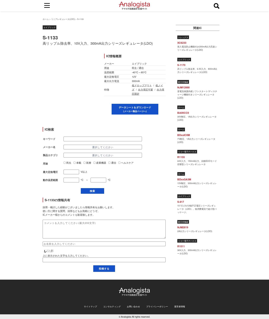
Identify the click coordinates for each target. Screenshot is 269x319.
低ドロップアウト (142, 85)
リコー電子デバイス (187, 151)
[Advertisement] (70, 75)
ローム (181, 107)
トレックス (183, 37)
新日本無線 (183, 81)
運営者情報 (179, 306)
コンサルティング (112, 306)
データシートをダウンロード (135, 109)
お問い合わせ (133, 306)
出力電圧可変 (145, 89)
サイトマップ (90, 306)
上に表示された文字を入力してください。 (66, 255)
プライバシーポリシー (157, 306)
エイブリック (49, 27)
